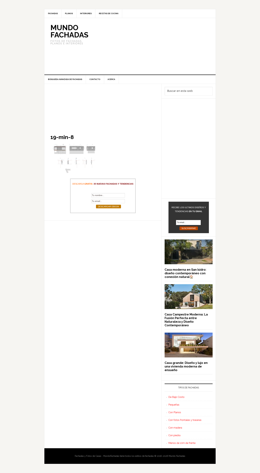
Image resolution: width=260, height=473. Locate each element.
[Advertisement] (152, 46)
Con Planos (174, 412)
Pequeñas (173, 404)
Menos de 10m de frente (181, 443)
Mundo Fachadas (69, 31)
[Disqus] (102, 258)
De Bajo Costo (176, 397)
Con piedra (174, 435)
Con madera (175, 427)
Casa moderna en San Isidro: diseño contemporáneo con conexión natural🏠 (185, 273)
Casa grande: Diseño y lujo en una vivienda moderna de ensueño (186, 366)
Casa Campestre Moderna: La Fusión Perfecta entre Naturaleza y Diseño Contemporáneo (186, 320)
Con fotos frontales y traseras (184, 420)
